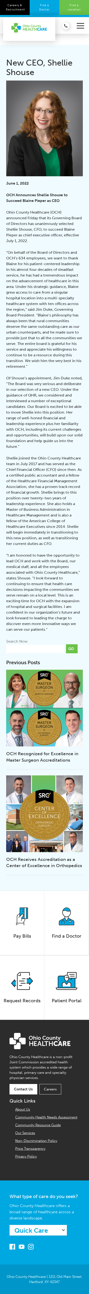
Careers (50, 1089)
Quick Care (31, 1230)
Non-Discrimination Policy (36, 1141)
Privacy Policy (26, 1156)
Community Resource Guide (38, 1125)
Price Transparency (30, 1148)
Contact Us (23, 1089)
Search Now (17, 641)
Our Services (25, 1133)
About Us (22, 1109)
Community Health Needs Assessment (46, 1117)
